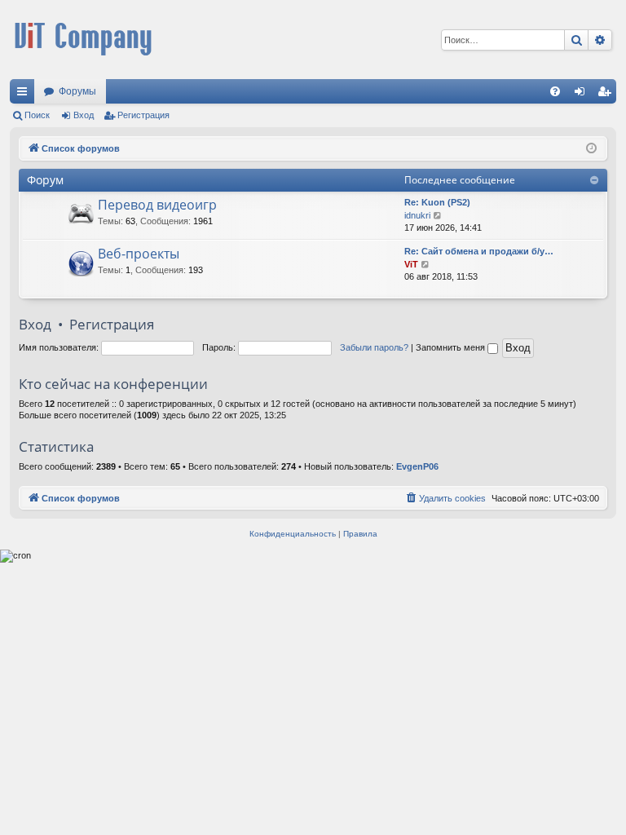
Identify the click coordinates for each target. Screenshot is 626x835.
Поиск (37, 115)
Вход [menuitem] (583, 95)
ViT (411, 264)
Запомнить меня (451, 347)
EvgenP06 (417, 466)
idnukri (417, 215)
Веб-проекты (138, 254)
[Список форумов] (83, 39)
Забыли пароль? (374, 347)
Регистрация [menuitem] (607, 95)
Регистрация (143, 115)
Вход (83, 115)
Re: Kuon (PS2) (437, 202)
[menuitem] (555, 91)
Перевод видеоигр (157, 205)
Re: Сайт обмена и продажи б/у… (478, 251)
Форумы (77, 91)
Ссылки (25, 95)
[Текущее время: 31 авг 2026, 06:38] (591, 148)
